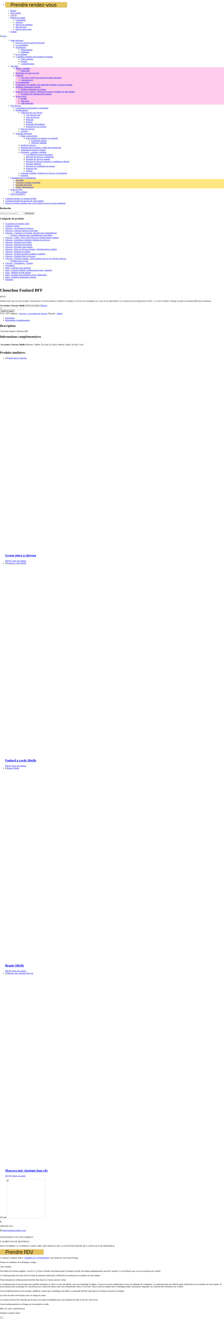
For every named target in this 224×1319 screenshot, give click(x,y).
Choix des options (18, 561)
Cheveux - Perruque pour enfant (18, 242)
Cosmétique (10, 265)
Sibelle (59, 313)
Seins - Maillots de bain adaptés (18, 272)
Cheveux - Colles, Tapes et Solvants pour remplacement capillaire (32, 238)
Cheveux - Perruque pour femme (18, 244)
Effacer (44, 305)
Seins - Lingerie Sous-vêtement (18, 268)
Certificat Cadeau (12, 226)
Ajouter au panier (7, 311)
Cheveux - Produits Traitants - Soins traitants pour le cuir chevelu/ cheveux (35, 258)
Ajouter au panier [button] (18, 1176)
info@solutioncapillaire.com (14, 1230)
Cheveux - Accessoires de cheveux (19, 228)
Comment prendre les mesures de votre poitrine (24, 201)
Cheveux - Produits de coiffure (17, 251)
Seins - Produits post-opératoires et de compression (26, 275)
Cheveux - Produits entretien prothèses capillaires (25, 254)
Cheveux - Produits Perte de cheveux (20, 256)
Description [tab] (10, 318)
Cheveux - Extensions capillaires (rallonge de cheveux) (27, 240)
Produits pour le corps (19, 261)
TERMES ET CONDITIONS (36, 1258)
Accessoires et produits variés (17, 224)
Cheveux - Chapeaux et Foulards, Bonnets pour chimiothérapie (31, 233)
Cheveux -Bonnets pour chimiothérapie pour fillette (31, 235)
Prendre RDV (19, 1252)
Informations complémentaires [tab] (17, 320)
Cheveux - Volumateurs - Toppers (19, 263)
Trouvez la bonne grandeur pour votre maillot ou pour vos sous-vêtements (35, 203)
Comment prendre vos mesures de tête (20, 198)
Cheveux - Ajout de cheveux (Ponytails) (21, 231)
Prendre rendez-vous (33, 5)
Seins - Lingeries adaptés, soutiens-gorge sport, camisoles (28, 270)
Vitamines (9, 279)
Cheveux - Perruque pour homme (19, 247)
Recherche (30, 213)
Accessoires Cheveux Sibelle (12, 305)
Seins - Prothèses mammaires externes (20, 277)
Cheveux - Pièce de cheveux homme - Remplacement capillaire (31, 249)
